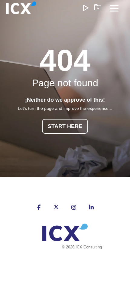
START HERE (65, 126)
